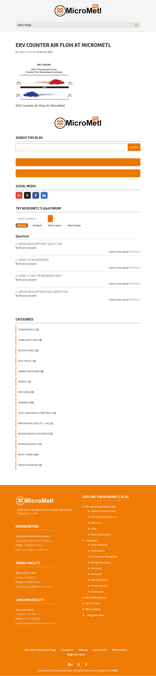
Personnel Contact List (104, 516)
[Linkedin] (44, 195)
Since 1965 (32, 513)
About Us (96, 522)
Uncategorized (28, 465)
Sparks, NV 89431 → (27, 577)
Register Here (95, 615)
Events (22, 381)
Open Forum (92, 603)
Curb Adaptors (28, 340)
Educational (26, 350)
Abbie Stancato (28, 52)
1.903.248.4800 (32, 618)
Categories (91, 540)
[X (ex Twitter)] (27, 195)
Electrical (25, 361)
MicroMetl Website (96, 597)
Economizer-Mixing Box (104, 556)
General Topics (99, 580)
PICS (115, 670)
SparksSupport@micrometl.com (34, 586)
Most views (74, 225)
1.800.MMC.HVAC (33, 545)
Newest (22, 225)
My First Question (40, 244)
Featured (24, 392)
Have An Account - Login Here (37, 173)
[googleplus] (19, 195)
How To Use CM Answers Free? (41, 276)
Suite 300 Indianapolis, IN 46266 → (35, 540)
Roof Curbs (25, 454)
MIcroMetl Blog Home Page (100, 506)
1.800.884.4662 (32, 582)
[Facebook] (35, 195)
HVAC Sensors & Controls (35, 413)
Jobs (94, 528)
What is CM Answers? (34, 260)
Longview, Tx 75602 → (28, 614)
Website (83, 649)
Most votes (54, 225)
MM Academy (92, 609)
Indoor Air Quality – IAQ (34, 423)
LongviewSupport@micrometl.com (35, 623)
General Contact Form (103, 511)
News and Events (100, 534)
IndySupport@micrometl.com (32, 549)
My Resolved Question (43, 292)
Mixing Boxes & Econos (33, 433)
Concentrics (26, 329)
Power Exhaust (28, 444)
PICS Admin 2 (134, 251)
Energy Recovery (29, 371)
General (23, 402)
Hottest (37, 225)
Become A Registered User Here (38, 162)
